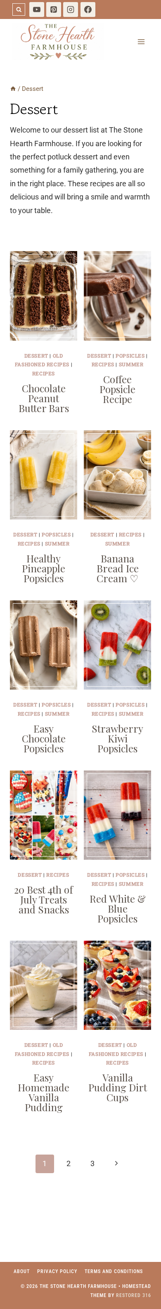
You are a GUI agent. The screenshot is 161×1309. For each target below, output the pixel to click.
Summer (131, 364)
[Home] (13, 88)
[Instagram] (70, 9)
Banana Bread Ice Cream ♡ (118, 568)
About (22, 1271)
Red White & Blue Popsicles (118, 908)
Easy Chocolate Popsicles (44, 738)
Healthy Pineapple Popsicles (43, 568)
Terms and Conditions (114, 1271)
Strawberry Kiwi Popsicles (117, 738)
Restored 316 (133, 1295)
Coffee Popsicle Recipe (117, 389)
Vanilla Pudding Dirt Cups (117, 1087)
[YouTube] (36, 9)
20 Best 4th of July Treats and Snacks (43, 899)
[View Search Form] (18, 9)
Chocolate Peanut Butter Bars (44, 398)
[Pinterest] (53, 9)
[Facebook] (87, 9)
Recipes (43, 373)
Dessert (36, 355)
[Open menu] (141, 41)
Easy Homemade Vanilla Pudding (43, 1092)
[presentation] (43, 296)
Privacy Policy (57, 1271)
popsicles (130, 355)
